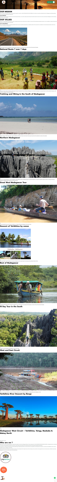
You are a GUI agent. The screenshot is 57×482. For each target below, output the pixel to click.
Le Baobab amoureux (26, 179)
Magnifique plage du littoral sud (8, 180)
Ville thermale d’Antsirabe (34, 47)
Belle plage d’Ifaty (14, 47)
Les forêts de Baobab (32, 179)
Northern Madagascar (10, 137)
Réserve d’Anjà (28, 47)
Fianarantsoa (11, 304)
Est (9, 348)
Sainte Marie (17, 348)
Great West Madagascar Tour (13, 182)
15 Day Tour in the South (11, 306)
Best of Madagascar (9, 262)
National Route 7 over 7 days (13, 49)
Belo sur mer (1, 179)
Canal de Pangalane (6, 348)
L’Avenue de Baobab (12, 179)
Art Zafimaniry (2, 304)
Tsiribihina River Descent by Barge (16, 393)
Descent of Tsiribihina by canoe (14, 226)
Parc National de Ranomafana (27, 304)
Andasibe (1, 348)
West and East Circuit (10, 350)
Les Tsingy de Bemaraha (51, 179)
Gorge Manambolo (6, 179)
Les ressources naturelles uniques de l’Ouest (41, 179)
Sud (32, 304)
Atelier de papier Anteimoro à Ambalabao (5, 47)
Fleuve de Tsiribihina (12, 224)
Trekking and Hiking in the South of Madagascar (22, 94)
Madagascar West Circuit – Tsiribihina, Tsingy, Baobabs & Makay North (26, 432)
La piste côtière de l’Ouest (18, 179)
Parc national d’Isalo (23, 47)
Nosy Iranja (14, 180)
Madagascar (18, 47)
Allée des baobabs (2, 224)
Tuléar (34, 304)
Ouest (17, 180)
